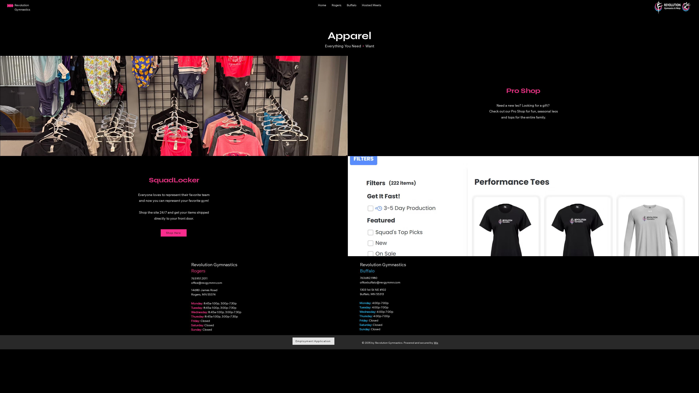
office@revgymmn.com (206, 283)
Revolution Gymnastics (383, 264)
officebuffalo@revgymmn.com (380, 282)
